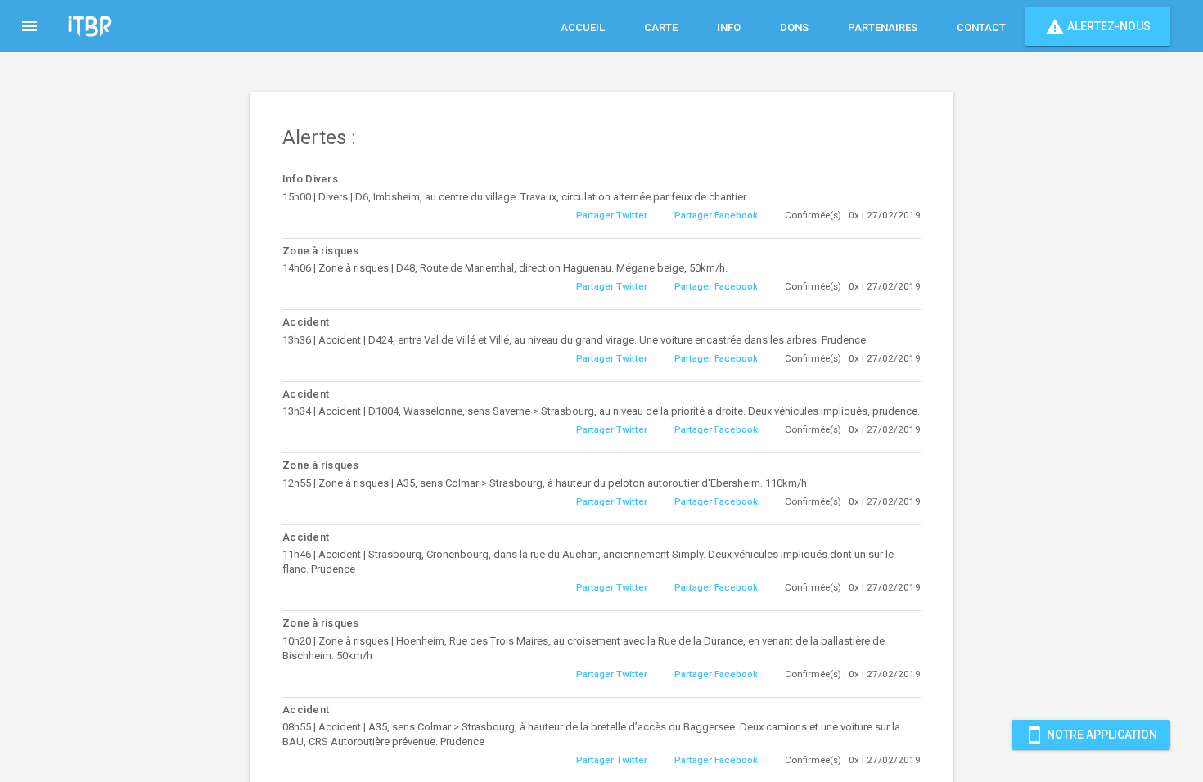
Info (729, 27)
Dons (794, 27)
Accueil (583, 27)
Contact (981, 27)
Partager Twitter (611, 215)
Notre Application (1091, 735)
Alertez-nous (1098, 27)
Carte (661, 27)
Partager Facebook (716, 215)
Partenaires (882, 27)
